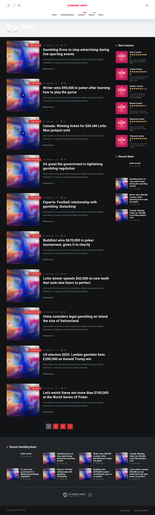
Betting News (34, 45)
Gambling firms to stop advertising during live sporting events (138, 182)
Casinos (81, 15)
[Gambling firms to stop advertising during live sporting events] (23, 57)
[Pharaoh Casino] (122, 146)
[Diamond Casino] (122, 129)
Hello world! (135, 163)
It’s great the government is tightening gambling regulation (30, 473)
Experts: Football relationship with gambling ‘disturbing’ (64, 473)
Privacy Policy (125, 510)
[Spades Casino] (122, 96)
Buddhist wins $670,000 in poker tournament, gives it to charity (102, 473)
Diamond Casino (137, 119)
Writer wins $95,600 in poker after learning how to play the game (139, 198)
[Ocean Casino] (122, 79)
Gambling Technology (32, 159)
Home (54, 15)
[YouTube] (19, 5)
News (100, 15)
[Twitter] (14, 5)
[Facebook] (8, 5)
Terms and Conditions (141, 510)
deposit (138, 96)
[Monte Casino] (122, 113)
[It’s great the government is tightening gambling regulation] (23, 171)
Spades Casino (136, 86)
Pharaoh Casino (137, 136)
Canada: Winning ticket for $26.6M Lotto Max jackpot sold (138, 214)
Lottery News (35, 121)
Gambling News (67, 15)
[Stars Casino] (122, 62)
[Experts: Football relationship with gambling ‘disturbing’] (23, 209)
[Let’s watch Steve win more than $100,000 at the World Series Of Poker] (23, 400)
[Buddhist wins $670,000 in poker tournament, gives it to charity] (23, 247)
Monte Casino (136, 103)
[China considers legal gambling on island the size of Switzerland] (23, 323)
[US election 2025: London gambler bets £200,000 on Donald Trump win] (23, 362)
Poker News (35, 83)
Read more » (48, 69)
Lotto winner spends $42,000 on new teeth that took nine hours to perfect (139, 473)
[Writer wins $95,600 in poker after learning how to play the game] (23, 95)
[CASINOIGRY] (77, 5)
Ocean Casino (136, 69)
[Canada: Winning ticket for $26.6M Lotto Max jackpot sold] (23, 133)
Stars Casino (135, 52)
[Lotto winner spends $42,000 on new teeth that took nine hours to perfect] (23, 285)
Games (92, 15)
